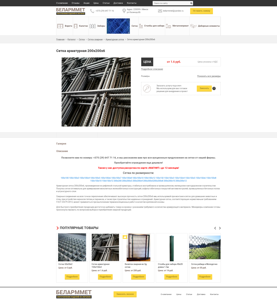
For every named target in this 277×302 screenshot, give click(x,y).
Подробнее (72, 276)
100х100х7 (116, 178)
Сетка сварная (95, 39)
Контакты (131, 3)
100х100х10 (138, 178)
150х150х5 (190, 178)
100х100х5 (95, 178)
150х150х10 (96, 181)
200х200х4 (138, 181)
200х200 (118, 181)
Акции (86, 3)
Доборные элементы (209, 25)
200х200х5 (148, 181)
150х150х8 (211, 178)
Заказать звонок (125, 294)
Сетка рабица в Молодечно (204, 264)
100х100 (65, 178)
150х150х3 (169, 178)
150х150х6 (201, 178)
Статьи (106, 3)
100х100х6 (106, 178)
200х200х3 (127, 181)
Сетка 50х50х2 (65, 264)
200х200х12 (181, 181)
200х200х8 (158, 181)
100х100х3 (74, 178)
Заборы (101, 25)
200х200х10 (169, 181)
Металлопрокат (181, 25)
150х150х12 (107, 181)
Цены (96, 3)
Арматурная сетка (115, 39)
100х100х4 (85, 178)
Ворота (68, 25)
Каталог (72, 39)
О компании (62, 3)
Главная (60, 39)
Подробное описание (152, 69)
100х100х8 (127, 178)
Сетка (135, 25)
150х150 (160, 178)
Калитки (83, 25)
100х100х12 (149, 178)
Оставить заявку (201, 11)
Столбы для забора (154, 25)
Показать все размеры (209, 76)
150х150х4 (180, 178)
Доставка (118, 3)
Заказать (204, 88)
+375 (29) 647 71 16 (105, 11)
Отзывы (75, 3)
